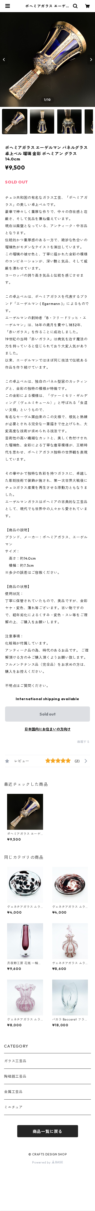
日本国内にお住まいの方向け (48, 729)
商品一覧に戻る (48, 1131)
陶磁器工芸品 (15, 1076)
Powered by (42, 1162)
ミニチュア (13, 1107)
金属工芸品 (13, 1091)
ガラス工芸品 (15, 1061)
